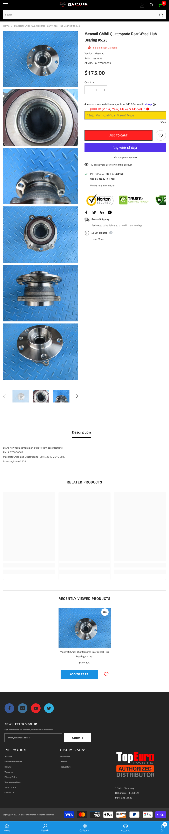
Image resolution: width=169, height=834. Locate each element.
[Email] (102, 212)
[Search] (151, 5)
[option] (20, 396)
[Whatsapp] (110, 212)
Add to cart (118, 135)
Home (6, 26)
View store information (102, 185)
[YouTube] (36, 708)
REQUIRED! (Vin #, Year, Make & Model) (114, 109)
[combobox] (80, 14)
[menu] (5, 5)
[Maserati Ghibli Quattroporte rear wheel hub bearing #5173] (85, 628)
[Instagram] (22, 708)
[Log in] (142, 5)
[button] (4, 396)
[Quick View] (105, 612)
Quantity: (89, 82)
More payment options (125, 157)
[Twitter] (94, 212)
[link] (29, 565)
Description (81, 432)
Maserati (99, 53)
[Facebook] (86, 212)
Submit (77, 738)
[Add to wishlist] (161, 135)
